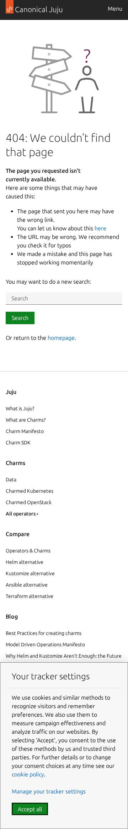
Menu (115, 8)
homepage (61, 338)
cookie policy (28, 774)
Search (20, 318)
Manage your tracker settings (49, 791)
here (100, 228)
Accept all (30, 809)
